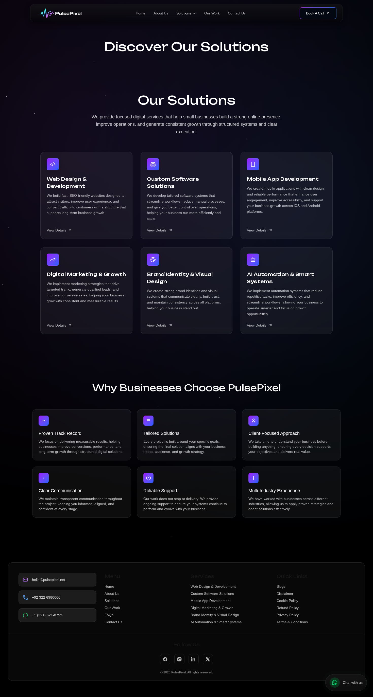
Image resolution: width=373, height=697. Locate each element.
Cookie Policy (287, 601)
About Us (161, 13)
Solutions (183, 13)
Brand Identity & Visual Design (215, 615)
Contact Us (237, 13)
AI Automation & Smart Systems (216, 622)
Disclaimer (285, 594)
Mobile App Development (211, 601)
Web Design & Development (213, 586)
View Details (56, 230)
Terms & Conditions (292, 622)
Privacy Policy (288, 615)
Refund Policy (288, 608)
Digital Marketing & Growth (212, 608)
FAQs (109, 615)
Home (140, 13)
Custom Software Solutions (212, 594)
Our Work (212, 13)
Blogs (281, 586)
